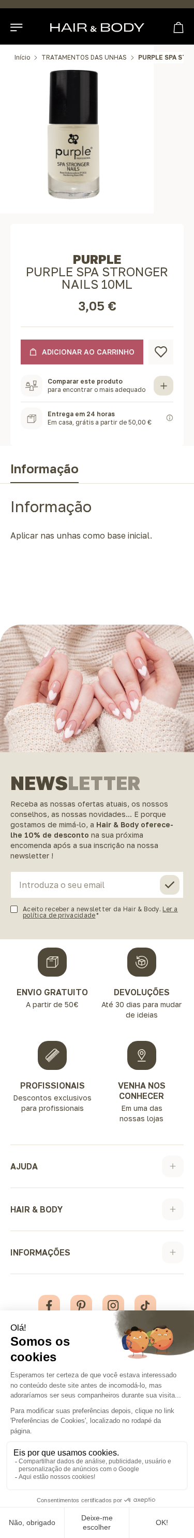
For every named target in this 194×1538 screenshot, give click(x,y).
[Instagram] (113, 1306)
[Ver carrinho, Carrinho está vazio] (178, 27)
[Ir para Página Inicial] (97, 27)
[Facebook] (49, 1306)
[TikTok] (145, 1306)
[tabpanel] (97, 523)
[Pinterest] (81, 1306)
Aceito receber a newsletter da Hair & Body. (100, 912)
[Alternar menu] (17, 27)
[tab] (44, 470)
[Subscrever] (170, 885)
